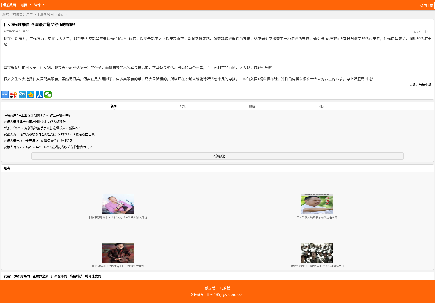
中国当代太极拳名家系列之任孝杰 (317, 217)
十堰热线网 (8, 5)
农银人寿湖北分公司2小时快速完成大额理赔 (35, 121)
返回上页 (426, 5)
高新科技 (76, 276)
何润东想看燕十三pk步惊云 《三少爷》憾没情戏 (118, 217)
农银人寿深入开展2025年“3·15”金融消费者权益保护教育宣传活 (48, 147)
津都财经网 (22, 276)
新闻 (61, 15)
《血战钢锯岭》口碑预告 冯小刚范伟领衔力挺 (316, 266)
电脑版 (225, 288)
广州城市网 (59, 276)
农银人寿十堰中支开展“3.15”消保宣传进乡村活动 (38, 140)
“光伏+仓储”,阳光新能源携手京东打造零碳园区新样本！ (43, 128)
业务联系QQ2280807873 (224, 295)
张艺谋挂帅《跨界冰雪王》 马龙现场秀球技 (118, 266)
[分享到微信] (48, 94)
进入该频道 (217, 156)
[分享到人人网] (39, 94)
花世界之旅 (40, 276)
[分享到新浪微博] (13, 94)
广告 (29, 15)
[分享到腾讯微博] (22, 94)
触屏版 (210, 288)
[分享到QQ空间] (30, 94)
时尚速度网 (93, 276)
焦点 (7, 168)
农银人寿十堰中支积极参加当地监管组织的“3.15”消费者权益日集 (49, 134)
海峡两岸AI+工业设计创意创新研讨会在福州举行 (38, 115)
